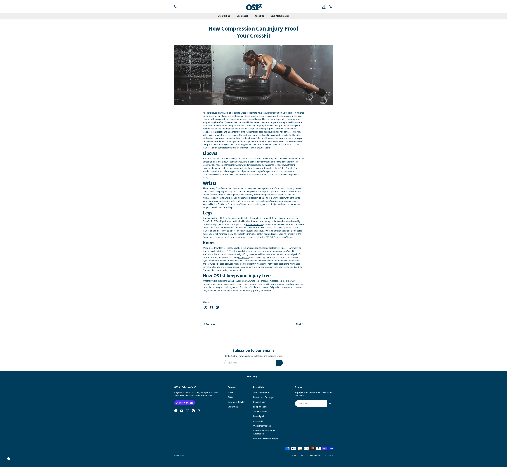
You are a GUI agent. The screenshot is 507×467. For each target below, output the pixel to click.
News (230, 392)
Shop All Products (261, 392)
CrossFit (244, 112)
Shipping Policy (260, 406)
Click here (254, 287)
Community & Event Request (266, 438)
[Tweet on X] (206, 307)
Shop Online (224, 15)
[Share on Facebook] (211, 307)
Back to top (252, 376)
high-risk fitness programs (262, 128)
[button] (176, 6)
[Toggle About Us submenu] (265, 16)
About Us (259, 15)
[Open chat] (8, 458)
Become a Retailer (236, 401)
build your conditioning (219, 201)
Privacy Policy (259, 401)
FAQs (230, 397)
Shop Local (242, 15)
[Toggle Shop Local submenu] (249, 16)
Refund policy (259, 416)
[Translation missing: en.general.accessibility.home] (254, 6)
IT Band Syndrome (222, 221)
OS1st (181, 455)
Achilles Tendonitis (254, 224)
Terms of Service (261, 411)
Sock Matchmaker (280, 15)
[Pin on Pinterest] (217, 307)
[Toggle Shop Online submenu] (232, 16)
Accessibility (258, 421)
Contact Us (233, 406)
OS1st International (262, 425)
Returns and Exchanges (263, 397)
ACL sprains (243, 257)
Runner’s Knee (226, 260)
